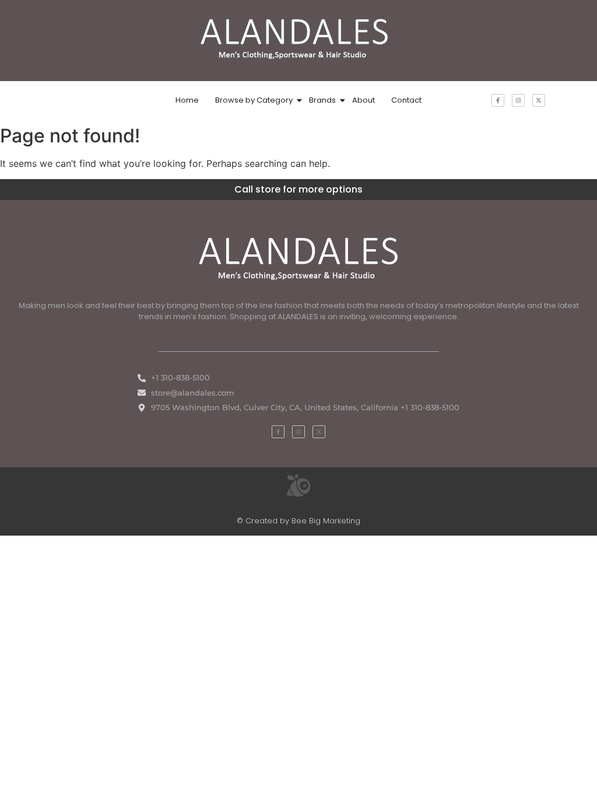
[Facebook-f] (497, 100)
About (363, 100)
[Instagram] (518, 100)
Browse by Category (254, 100)
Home (187, 100)
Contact (406, 100)
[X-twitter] (538, 100)
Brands (322, 100)
